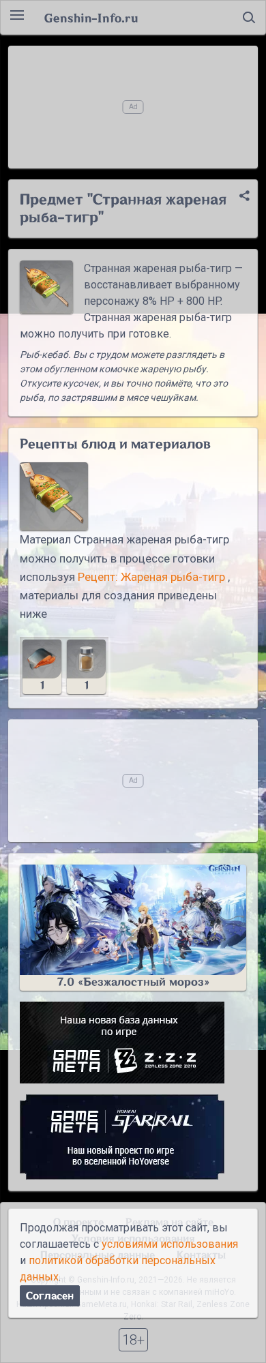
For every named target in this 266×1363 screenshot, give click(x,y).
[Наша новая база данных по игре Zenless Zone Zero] (133, 1042)
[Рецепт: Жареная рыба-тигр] (54, 496)
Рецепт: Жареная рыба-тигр (151, 577)
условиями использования (170, 1244)
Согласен (50, 1296)
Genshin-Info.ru (91, 18)
